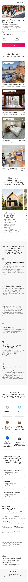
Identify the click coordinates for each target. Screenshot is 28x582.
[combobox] (13, 34)
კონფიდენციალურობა (10, 576)
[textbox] (7, 40)
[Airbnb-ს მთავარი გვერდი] (3, 2)
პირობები (20, 576)
